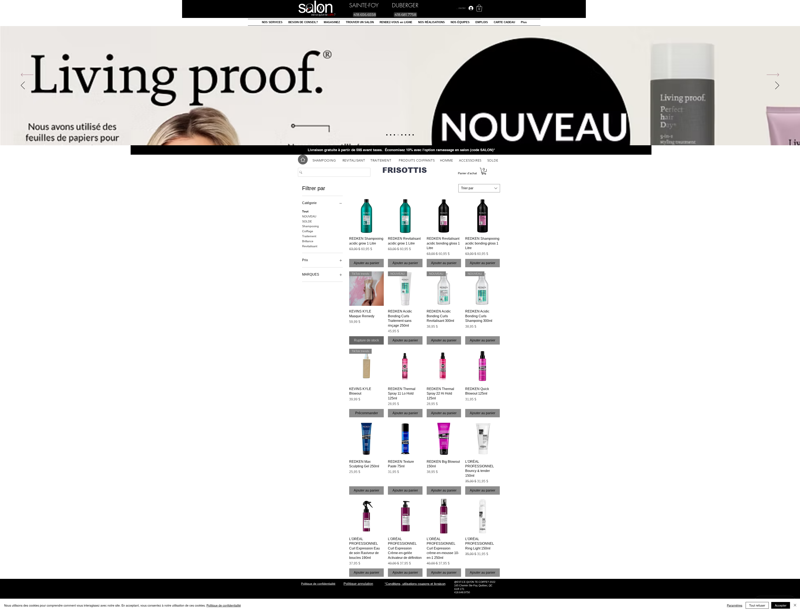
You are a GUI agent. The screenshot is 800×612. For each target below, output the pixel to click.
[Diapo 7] (387, 134)
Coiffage (307, 231)
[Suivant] (773, 75)
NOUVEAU (309, 216)
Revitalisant (309, 246)
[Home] (303, 159)
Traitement (309, 236)
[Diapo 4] (409, 134)
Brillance (307, 241)
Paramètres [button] (734, 605)
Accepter (780, 605)
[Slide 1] (394, 134)
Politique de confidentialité (223, 605)
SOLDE (307, 221)
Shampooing (310, 226)
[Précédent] (27, 75)
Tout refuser (757, 605)
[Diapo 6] (413, 134)
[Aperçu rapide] (366, 216)
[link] (479, 8)
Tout (305, 211)
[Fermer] (795, 605)
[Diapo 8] (390, 134)
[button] (272, 22)
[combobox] (479, 188)
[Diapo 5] (398, 134)
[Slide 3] (405, 134)
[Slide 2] (401, 134)
